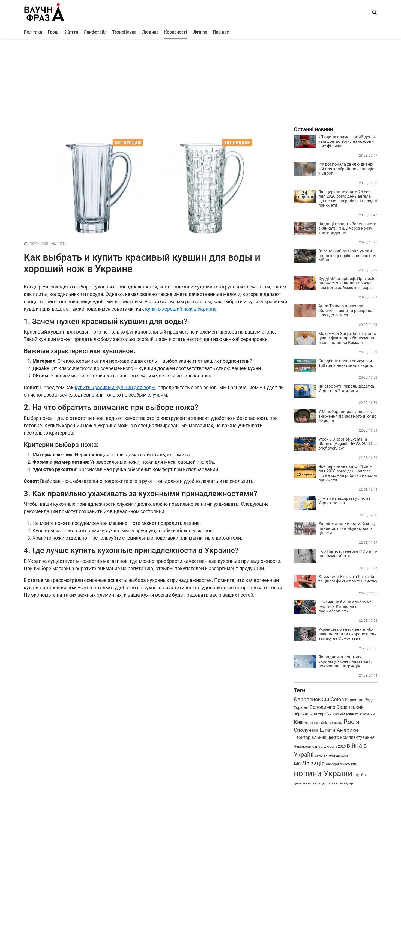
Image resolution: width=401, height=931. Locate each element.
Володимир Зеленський (337, 707)
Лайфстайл (95, 32)
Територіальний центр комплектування (334, 737)
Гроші (53, 32)
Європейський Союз (319, 699)
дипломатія (344, 755)
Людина (150, 32)
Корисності (175, 32)
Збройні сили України (313, 714)
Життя (71, 32)
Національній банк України (323, 723)
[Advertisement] (200, 82)
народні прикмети (341, 764)
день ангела (325, 755)
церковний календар (337, 783)
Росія (351, 721)
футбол (361, 774)
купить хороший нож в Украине (181, 309)
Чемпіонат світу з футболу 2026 (320, 746)
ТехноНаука (124, 32)
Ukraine (199, 32)
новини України (323, 773)
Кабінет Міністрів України (354, 714)
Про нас (221, 32)
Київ (299, 722)
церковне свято (307, 783)
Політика (33, 32)
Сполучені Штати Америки (326, 730)
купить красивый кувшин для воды (115, 387)
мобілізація (309, 763)
